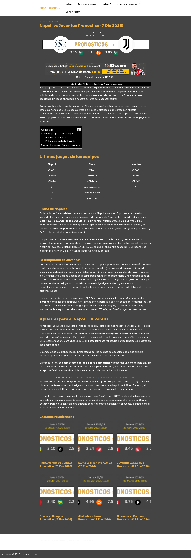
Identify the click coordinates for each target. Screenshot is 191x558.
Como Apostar (73, 11)
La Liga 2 (106, 4)
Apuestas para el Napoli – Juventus (62, 145)
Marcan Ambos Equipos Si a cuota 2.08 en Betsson (104, 377)
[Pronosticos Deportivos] (50, 8)
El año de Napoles (57, 137)
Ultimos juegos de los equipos (58, 133)
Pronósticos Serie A (50, 22)
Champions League (87, 4)
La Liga (69, 4)
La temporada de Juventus (62, 141)
